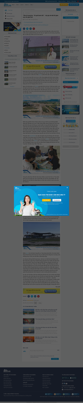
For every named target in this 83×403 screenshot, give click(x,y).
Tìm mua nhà (46, 200)
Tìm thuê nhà (57, 200)
